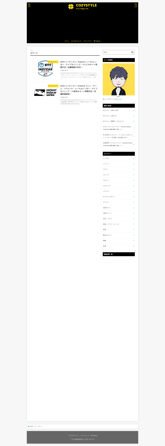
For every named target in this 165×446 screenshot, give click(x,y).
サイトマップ (87, 41)
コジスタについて (76, 41)
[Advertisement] (82, 24)
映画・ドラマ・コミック (111, 224)
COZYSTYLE (78, 439)
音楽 (104, 246)
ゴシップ (106, 175)
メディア (106, 191)
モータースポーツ (109, 196)
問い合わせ (97, 41)
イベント (106, 164)
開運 (104, 240)
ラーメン (106, 202)
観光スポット (107, 235)
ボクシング (106, 185)
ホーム (67, 41)
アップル (106, 158)
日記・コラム (107, 218)
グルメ (105, 169)
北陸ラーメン (107, 213)
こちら (119, 99)
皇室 (104, 229)
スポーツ (106, 180)
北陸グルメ (106, 207)
